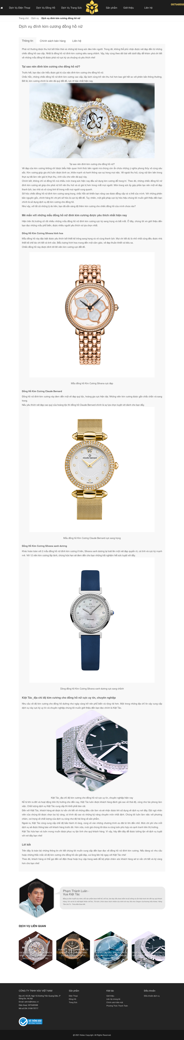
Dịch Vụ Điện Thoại (19, 7)
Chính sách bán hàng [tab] (53, 41)
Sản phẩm (111, 7)
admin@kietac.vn (31, 1001)
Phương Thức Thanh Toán (117, 1005)
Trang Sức (73, 1002)
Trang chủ (24, 18)
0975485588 (33, 1005)
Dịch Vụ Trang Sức (71, 7)
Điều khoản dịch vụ (152, 995)
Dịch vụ (35, 18)
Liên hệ (148, 7)
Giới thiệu (128, 7)
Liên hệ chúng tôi (113, 999)
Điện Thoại (73, 995)
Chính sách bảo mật (114, 1002)
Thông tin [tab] (27, 40)
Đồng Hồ (72, 999)
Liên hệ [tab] (76, 41)
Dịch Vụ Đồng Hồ (45, 7)
